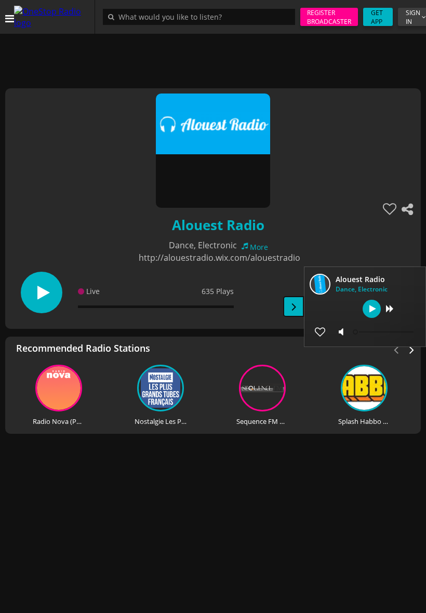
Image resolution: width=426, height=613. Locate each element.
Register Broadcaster (329, 17)
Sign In (413, 17)
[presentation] (412, 349)
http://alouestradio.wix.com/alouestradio (219, 257)
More (259, 247)
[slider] (384, 331)
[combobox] (201, 16)
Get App (377, 17)
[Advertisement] (213, 57)
